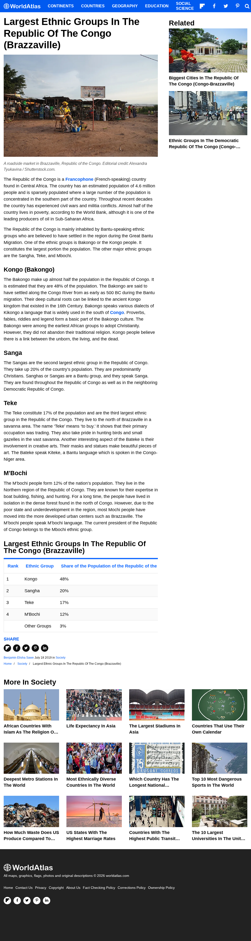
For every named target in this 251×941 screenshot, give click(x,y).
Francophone (79, 179)
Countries (93, 6)
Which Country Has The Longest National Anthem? (154, 785)
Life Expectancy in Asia (90, 726)
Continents (61, 6)
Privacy (40, 888)
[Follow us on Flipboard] (7, 900)
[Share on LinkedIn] (44, 648)
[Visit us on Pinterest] (36, 900)
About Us (73, 888)
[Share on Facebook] (16, 648)
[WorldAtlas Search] (247, 6)
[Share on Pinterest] (35, 648)
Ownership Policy (161, 888)
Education (157, 6)
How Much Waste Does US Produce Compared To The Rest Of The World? (31, 838)
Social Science (185, 6)
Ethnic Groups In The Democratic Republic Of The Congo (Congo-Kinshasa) (204, 146)
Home (8, 888)
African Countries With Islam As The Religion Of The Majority (29, 732)
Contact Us (24, 888)
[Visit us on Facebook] (17, 900)
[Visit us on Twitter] (27, 900)
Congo (117, 312)
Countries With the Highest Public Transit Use (152, 838)
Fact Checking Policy (99, 888)
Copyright (56, 888)
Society (60, 657)
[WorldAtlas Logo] (24, 6)
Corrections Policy (132, 888)
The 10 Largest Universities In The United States (219, 838)
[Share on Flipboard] (7, 648)
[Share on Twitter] (26, 648)
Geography (125, 6)
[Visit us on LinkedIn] (46, 900)
